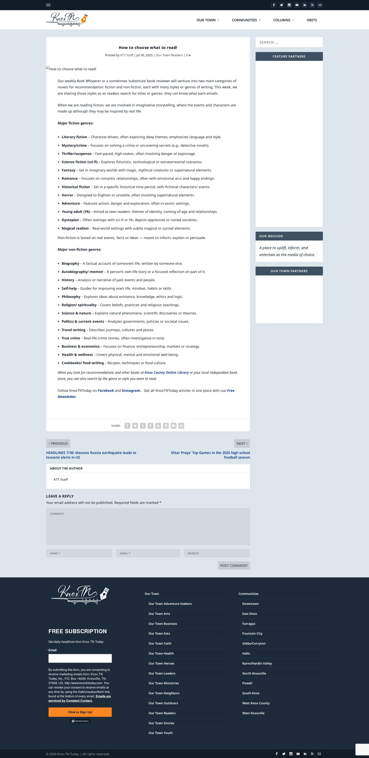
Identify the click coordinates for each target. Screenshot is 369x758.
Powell (247, 683)
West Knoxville (253, 713)
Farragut (248, 624)
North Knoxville (254, 673)
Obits (312, 20)
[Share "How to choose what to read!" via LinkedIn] (158, 426)
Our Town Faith (160, 643)
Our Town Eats (159, 633)
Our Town (206, 20)
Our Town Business (163, 624)
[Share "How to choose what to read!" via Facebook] (127, 426)
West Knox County (256, 703)
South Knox (250, 693)
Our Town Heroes (161, 663)
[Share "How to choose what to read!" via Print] (181, 426)
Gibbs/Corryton (254, 643)
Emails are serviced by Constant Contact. (79, 698)
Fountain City (252, 633)
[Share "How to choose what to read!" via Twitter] (135, 426)
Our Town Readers (169, 55)
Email (52, 650)
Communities (244, 20)
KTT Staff (126, 55)
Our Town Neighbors (164, 693)
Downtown (250, 604)
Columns (281, 20)
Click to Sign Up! (80, 712)
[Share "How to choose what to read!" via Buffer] (166, 426)
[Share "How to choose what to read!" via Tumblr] (143, 426)
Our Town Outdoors (163, 703)
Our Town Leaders (162, 673)
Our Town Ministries (164, 683)
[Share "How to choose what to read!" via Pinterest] (150, 426)
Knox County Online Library (167, 372)
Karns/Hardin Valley (257, 663)
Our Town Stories (161, 723)
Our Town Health (161, 653)
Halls (246, 653)
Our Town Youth (161, 733)
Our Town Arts (159, 614)
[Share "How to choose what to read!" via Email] (173, 426)
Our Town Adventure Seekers (170, 604)
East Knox (249, 614)
